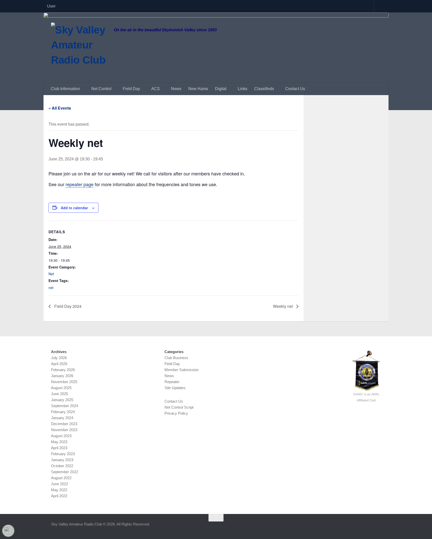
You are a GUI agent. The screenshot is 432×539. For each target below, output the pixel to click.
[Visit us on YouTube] (377, 527)
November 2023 (64, 430)
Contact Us (295, 89)
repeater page (80, 184)
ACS (155, 89)
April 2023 (59, 448)
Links (242, 89)
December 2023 (64, 424)
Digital (220, 89)
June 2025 (59, 394)
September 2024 (64, 406)
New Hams (198, 89)
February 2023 (63, 454)
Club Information (65, 89)
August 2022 (61, 478)
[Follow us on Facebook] (359, 527)
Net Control (101, 89)
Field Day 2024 (67, 306)
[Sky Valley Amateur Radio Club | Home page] (80, 51)
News (176, 89)
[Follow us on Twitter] (368, 527)
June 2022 (59, 484)
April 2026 (59, 364)
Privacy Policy (176, 413)
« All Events (59, 108)
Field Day (131, 89)
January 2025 (62, 400)
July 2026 (59, 358)
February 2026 (63, 370)
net (51, 287)
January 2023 (62, 460)
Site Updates (175, 388)
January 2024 (62, 418)
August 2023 (61, 436)
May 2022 (59, 490)
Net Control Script (179, 407)
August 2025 (61, 388)
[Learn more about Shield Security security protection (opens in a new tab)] (8, 531)
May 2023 (59, 442)
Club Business (176, 358)
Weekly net (283, 306)
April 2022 (59, 496)
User (51, 6)
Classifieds (264, 89)
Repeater (172, 382)
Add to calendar (74, 207)
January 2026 (62, 376)
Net (51, 273)
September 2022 (64, 472)
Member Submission (181, 370)
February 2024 (63, 412)
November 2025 (64, 382)
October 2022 (62, 466)
